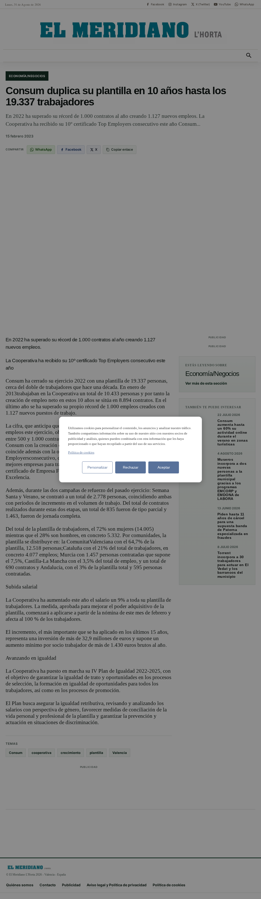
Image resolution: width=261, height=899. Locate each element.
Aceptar (164, 467)
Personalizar (97, 467)
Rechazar (130, 467)
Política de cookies (81, 452)
